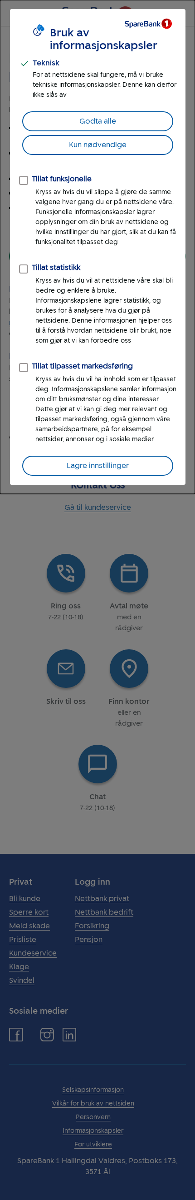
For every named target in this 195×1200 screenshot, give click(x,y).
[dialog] (97, 247)
